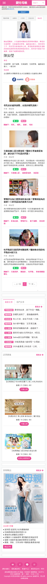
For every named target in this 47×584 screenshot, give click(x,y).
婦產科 (15, 18)
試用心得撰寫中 (24, 458)
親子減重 (33, 221)
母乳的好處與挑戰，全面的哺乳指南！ (21, 105)
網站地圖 (5, 569)
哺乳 (19, 125)
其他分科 (31, 18)
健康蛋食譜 (26, 173)
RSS (42, 569)
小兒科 (23, 18)
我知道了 (23, 12)
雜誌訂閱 (7, 547)
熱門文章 (20, 302)
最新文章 (9, 302)
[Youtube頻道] (13, 564)
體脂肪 (23, 272)
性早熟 (30, 272)
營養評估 (24, 221)
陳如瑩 (40, 18)
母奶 (31, 125)
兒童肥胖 (14, 272)
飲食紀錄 (14, 221)
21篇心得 (24, 389)
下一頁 (32, 284)
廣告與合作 (35, 569)
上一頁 (17, 284)
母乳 (12, 125)
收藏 (24, 121)
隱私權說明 (10, 9)
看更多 (37, 307)
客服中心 (25, 569)
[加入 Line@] (27, 564)
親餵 (25, 125)
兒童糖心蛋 (15, 173)
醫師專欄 (6, 18)
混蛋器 (36, 173)
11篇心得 (24, 424)
